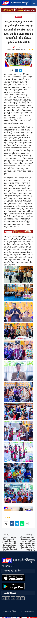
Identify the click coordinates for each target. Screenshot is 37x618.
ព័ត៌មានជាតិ (18, 17)
